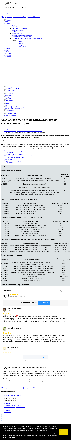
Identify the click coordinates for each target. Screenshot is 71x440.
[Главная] (7, 20)
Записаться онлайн (10, 9)
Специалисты (8, 410)
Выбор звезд (8, 412)
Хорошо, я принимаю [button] (63, 432)
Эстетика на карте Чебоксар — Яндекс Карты (35, 360)
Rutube (6, 14)
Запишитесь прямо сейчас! (12, 395)
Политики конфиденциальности (14, 407)
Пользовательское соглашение (13, 405)
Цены (6, 408)
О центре (7, 403)
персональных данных (15, 435)
